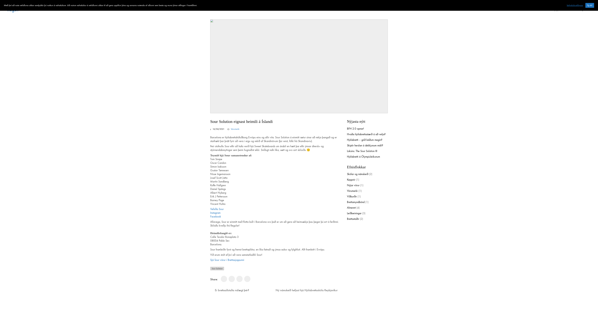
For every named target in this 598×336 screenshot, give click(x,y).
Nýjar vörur (353, 185)
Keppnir (351, 179)
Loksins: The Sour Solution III (362, 151)
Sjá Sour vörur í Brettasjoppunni (227, 260)
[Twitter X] (232, 279)
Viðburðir (352, 196)
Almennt (351, 207)
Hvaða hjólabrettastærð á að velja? (366, 134)
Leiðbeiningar (354, 213)
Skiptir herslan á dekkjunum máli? (365, 145)
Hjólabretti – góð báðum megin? (364, 140)
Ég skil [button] (589, 5)
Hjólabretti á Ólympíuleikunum (363, 156)
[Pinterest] (239, 279)
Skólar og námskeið (357, 174)
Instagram (215, 213)
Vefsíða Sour (217, 209)
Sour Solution (217, 268)
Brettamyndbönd (356, 202)
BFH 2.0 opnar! (355, 128)
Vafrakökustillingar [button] (575, 5)
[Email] (247, 279)
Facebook (215, 216)
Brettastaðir (353, 219)
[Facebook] (224, 279)
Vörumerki (235, 129)
